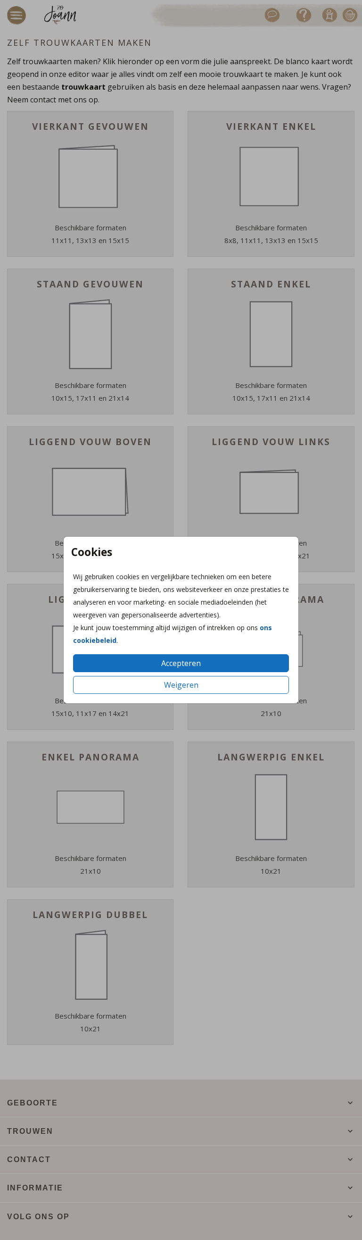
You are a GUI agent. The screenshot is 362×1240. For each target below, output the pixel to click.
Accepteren (181, 663)
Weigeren (181, 685)
